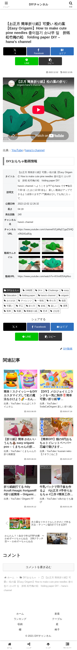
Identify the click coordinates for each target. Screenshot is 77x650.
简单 (9, 311)
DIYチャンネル (38, 4)
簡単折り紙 (32, 311)
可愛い (10, 306)
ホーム (20, 613)
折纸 (43, 306)
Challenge (53, 290)
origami (65, 295)
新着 (57, 613)
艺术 (45, 311)
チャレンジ (26, 300)
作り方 (52, 300)
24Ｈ (40, 290)
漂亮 (65, 306)
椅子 (57, 629)
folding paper (28, 295)
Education (11, 295)
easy (66, 290)
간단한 (56, 311)
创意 (64, 300)
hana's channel (48, 295)
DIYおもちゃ (13, 290)
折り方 (32, 306)
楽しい (54, 306)
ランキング (20, 618)
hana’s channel (35, 150)
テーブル (57, 618)
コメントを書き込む (38, 567)
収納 (20, 624)
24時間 (28, 290)
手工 (21, 306)
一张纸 (40, 300)
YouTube (17, 150)
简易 (19, 311)
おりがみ (11, 300)
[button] (50, 61)
